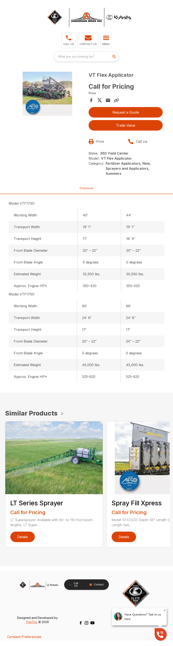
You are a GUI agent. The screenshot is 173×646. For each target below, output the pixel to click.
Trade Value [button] (125, 125)
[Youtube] (92, 623)
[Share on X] (99, 100)
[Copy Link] (116, 100)
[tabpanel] (47, 94)
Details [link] (22, 537)
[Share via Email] (108, 100)
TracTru (31, 622)
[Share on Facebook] (91, 100)
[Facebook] (80, 623)
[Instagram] (86, 623)
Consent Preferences (24, 637)
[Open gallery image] (47, 94)
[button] (68, 40)
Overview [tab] (86, 188)
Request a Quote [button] (125, 112)
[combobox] (86, 57)
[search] (114, 56)
